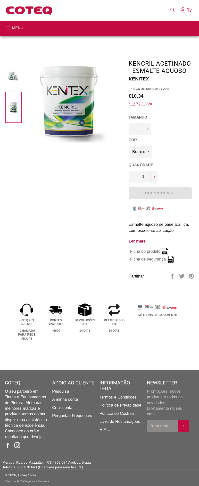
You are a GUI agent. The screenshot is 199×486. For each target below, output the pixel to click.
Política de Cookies (117, 413)
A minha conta (65, 399)
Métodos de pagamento (157, 315)
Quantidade (141, 165)
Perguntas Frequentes (72, 415)
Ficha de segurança (148, 259)
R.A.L (105, 429)
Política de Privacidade (120, 405)
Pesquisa (60, 391)
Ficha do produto (145, 251)
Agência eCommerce (38, 481)
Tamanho (138, 117)
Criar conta (62, 407)
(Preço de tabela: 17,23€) (149, 88)
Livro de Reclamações (120, 421)
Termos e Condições (118, 397)
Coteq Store (27, 475)
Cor (133, 140)
